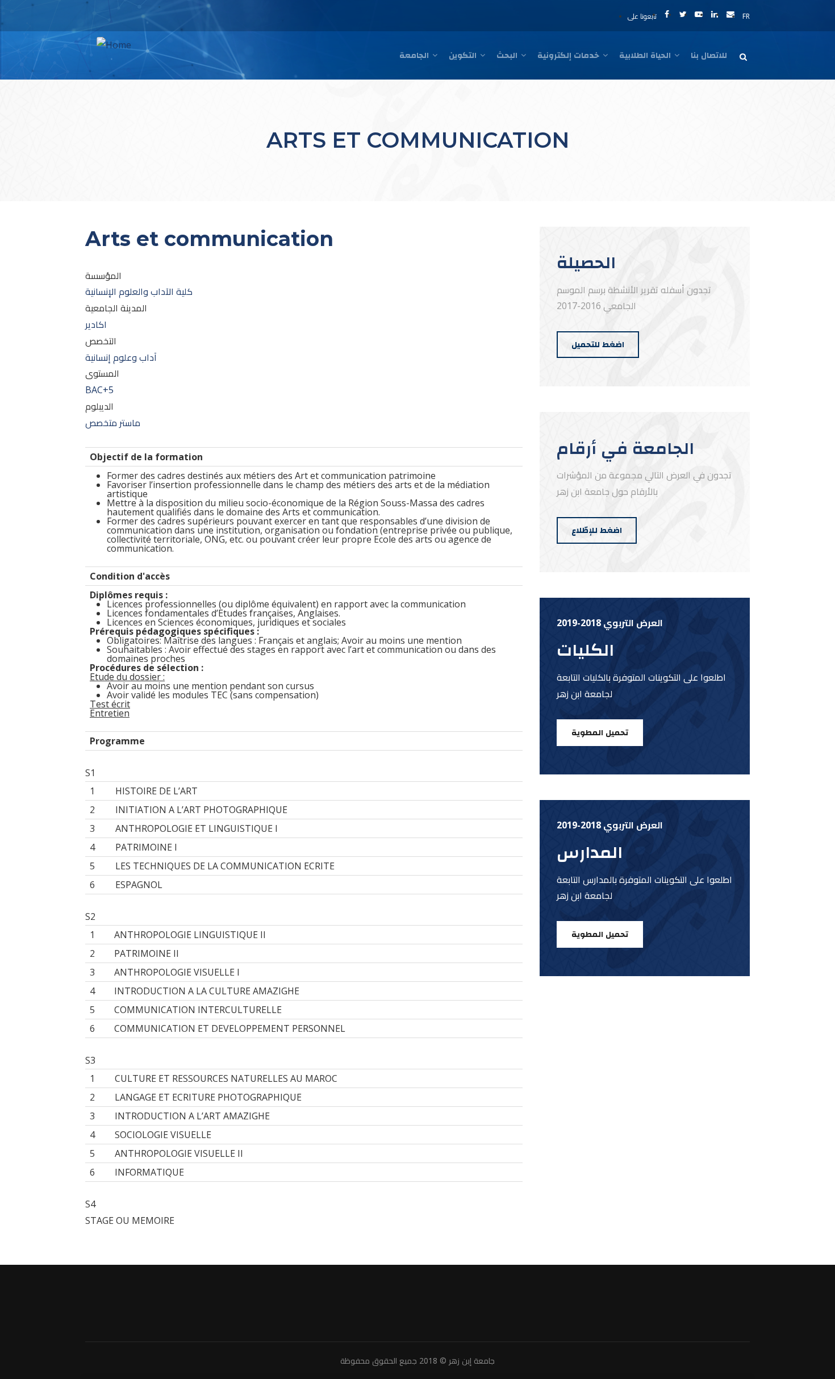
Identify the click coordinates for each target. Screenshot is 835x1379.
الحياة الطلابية (646, 55)
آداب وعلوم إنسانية (121, 357)
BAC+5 (99, 390)
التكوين (464, 55)
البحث (508, 55)
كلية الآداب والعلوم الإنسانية (139, 291)
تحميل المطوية (599, 732)
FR (746, 16)
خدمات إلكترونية (569, 55)
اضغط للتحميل (597, 344)
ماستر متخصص (112, 422)
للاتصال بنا (709, 55)
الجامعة (415, 55)
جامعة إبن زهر (472, 1360)
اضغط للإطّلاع (596, 530)
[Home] (114, 45)
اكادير (96, 324)
